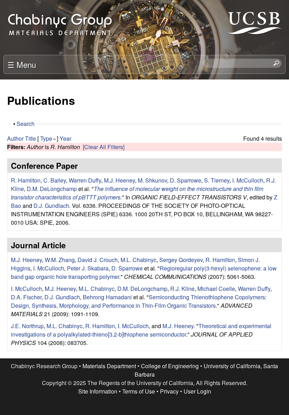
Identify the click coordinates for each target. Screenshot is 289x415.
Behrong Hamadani (107, 297)
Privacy (169, 391)
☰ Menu (21, 64)
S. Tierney (216, 180)
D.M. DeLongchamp (52, 189)
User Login (197, 391)
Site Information (97, 391)
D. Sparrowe (185, 180)
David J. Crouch (98, 260)
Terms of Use (138, 391)
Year (65, 138)
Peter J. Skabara (88, 268)
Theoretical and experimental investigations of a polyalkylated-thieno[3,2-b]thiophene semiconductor (141, 330)
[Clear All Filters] (103, 147)
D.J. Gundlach (51, 206)
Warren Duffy (85, 180)
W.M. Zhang (60, 260)
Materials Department (109, 366)
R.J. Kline (182, 289)
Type (46, 138)
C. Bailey (54, 180)
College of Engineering (170, 366)
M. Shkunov (152, 180)
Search (26, 124)
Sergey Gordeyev (181, 260)
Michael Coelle (216, 289)
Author (15, 138)
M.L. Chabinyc (138, 260)
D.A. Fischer (26, 297)
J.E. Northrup (27, 326)
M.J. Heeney (119, 180)
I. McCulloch (247, 180)
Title (30, 138)
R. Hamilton (26, 180)
